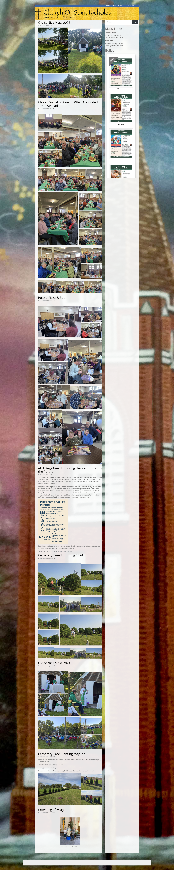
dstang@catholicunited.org (47, 768)
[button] (53, 38)
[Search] (135, 22)
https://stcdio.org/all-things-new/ (59, 551)
